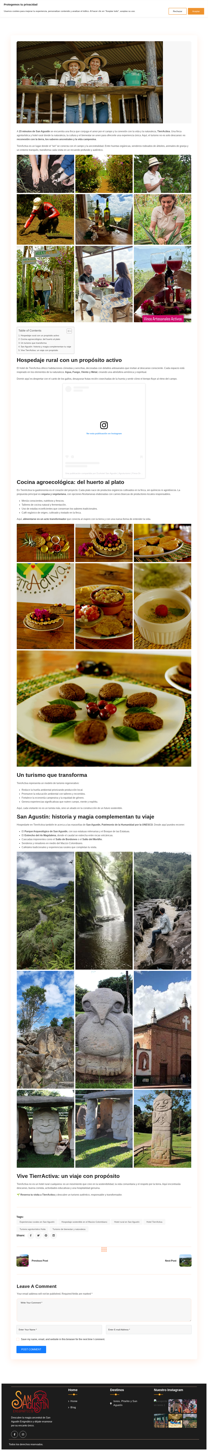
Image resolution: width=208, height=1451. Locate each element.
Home (74, 1401)
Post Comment (31, 1349)
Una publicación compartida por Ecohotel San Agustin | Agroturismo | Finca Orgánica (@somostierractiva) (116, 473)
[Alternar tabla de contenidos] (67, 331)
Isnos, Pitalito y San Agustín (125, 1403)
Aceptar (196, 11)
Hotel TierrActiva (154, 1222)
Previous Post (40, 1260)
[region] (104, 8)
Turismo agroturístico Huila (33, 1229)
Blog (73, 1407)
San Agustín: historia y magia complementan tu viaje (46, 346)
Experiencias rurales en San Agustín (37, 1222)
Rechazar (177, 11)
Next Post (170, 1260)
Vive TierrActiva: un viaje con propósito (39, 350)
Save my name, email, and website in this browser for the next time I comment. (63, 1339)
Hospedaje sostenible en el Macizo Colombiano (84, 1222)
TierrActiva (163, 131)
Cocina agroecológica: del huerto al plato (40, 339)
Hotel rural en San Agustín (126, 1222)
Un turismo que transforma (34, 343)
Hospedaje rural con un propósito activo (40, 335)
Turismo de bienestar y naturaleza (69, 1229)
